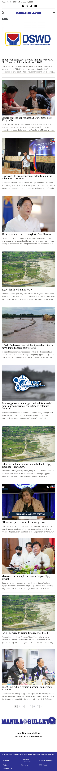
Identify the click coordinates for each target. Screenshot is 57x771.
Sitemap (24, 765)
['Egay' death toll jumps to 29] (28, 269)
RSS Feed (43, 765)
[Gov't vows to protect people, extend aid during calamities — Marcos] (28, 156)
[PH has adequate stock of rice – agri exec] (28, 502)
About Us (7, 760)
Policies (6, 765)
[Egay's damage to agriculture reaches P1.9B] (28, 613)
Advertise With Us (46, 760)
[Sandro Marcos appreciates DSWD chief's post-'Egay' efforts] (28, 97)
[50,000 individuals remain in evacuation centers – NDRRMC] (28, 667)
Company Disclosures (26, 760)
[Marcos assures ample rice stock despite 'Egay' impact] (28, 556)
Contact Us (7, 769)
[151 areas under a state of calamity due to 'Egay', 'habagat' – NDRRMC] (28, 444)
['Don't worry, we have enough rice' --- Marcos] (28, 214)
